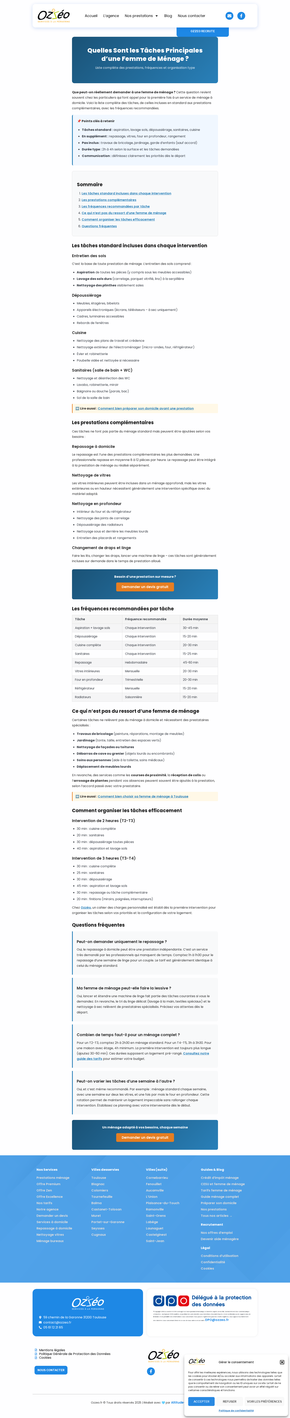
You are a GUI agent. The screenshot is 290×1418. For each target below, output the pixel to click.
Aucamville (155, 1190)
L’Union (151, 1196)
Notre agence (47, 1209)
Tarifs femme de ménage (221, 1190)
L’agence (111, 15)
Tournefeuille (101, 1196)
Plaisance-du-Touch (162, 1203)
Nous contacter (191, 15)
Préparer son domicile (219, 1203)
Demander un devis (52, 1215)
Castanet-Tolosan (106, 1209)
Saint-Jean (155, 1241)
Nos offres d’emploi (217, 1232)
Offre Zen (44, 1190)
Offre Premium (48, 1184)
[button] (282, 1362)
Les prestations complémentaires (109, 200)
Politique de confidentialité (236, 1410)
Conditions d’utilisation (219, 1256)
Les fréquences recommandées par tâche (116, 206)
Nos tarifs (44, 1203)
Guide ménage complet (220, 1196)
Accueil (91, 15)
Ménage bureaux (50, 1241)
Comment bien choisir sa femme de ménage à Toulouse (143, 796)
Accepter (201, 1401)
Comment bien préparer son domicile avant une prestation (146, 408)
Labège (152, 1222)
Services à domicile (52, 1222)
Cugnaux (98, 1234)
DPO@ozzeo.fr (217, 1320)
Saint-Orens (156, 1215)
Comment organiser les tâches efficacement (118, 219)
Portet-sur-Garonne (107, 1222)
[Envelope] (229, 16)
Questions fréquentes (99, 226)
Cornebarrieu (157, 1177)
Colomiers (99, 1190)
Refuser (229, 1401)
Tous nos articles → (216, 1215)
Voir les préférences (264, 1401)
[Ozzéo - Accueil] (196, 1364)
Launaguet (154, 1228)
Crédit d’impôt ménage (220, 1177)
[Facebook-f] (241, 16)
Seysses (98, 1228)
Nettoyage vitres (50, 1234)
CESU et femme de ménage (223, 1184)
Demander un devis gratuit (145, 586)
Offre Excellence (49, 1196)
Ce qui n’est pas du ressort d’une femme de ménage (124, 213)
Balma (96, 1203)
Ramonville (155, 1209)
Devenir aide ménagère (220, 1239)
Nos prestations (139, 15)
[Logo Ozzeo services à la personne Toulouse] (53, 16)
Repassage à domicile (54, 1228)
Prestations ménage (52, 1177)
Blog (168, 15)
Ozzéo (86, 907)
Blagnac (98, 1184)
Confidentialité (213, 1262)
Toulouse (98, 1177)
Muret (96, 1215)
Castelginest (156, 1234)
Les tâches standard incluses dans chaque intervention (126, 193)
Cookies (207, 1268)
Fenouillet (154, 1184)
